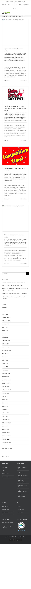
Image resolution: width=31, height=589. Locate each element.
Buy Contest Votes (12, 239)
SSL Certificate (21, 530)
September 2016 (7, 422)
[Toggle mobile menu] (28, 13)
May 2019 (5, 363)
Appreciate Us (6, 477)
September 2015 (7, 442)
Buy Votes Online (13, 54)
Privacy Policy (6, 506)
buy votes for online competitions (18, 176)
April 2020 (5, 334)
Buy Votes (11, 173)
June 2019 (5, 360)
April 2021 (5, 314)
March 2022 (5, 307)
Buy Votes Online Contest (13, 60)
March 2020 (5, 337)
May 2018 (5, 403)
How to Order (21, 509)
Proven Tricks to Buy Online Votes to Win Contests (14, 282)
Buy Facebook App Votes (22, 467)
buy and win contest (13, 53)
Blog (4, 470)
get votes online (20, 54)
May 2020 (5, 330)
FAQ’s (19, 506)
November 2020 (6, 320)
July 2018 (5, 396)
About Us (5, 467)
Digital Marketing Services (7, 526)
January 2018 (6, 413)
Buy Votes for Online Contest (16, 115)
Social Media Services (8, 522)
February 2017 (6, 419)
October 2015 (6, 439)
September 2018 (7, 390)
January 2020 (6, 343)
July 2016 (5, 426)
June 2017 (5, 416)
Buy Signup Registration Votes (22, 481)
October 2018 (6, 386)
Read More (6, 80)
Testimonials (6, 473)
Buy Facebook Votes (8, 118)
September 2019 (7, 350)
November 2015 (6, 436)
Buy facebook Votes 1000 (18, 118)
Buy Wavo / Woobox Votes (22, 485)
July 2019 (5, 357)
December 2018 (6, 380)
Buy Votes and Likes (21, 178)
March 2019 (5, 370)
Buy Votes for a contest (18, 173)
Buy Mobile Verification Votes (21, 495)
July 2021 (5, 311)
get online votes (20, 243)
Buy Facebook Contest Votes (14, 113)
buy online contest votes (16, 59)
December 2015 (6, 432)
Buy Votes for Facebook (16, 174)
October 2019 (6, 347)
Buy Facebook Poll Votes (20, 117)
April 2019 (5, 367)
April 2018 (5, 406)
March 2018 (5, 409)
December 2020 (6, 317)
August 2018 (6, 393)
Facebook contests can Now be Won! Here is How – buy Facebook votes (15, 108)
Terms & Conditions (7, 513)
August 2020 (6, 324)
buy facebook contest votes (9, 117)
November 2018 (6, 383)
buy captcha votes (12, 178)
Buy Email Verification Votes (22, 476)
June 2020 (5, 327)
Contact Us (20, 513)
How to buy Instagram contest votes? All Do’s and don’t (15, 293)
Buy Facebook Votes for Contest (13, 114)
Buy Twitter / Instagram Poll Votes (22, 490)
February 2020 (6, 340)
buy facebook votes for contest (19, 120)
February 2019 (6, 373)
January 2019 (6, 376)
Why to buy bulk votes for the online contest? (13, 285)
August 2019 (6, 353)
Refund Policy (6, 509)
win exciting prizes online (13, 57)
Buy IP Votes (20, 472)
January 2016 (6, 429)
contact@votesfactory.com (20, 1)
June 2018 (5, 399)
